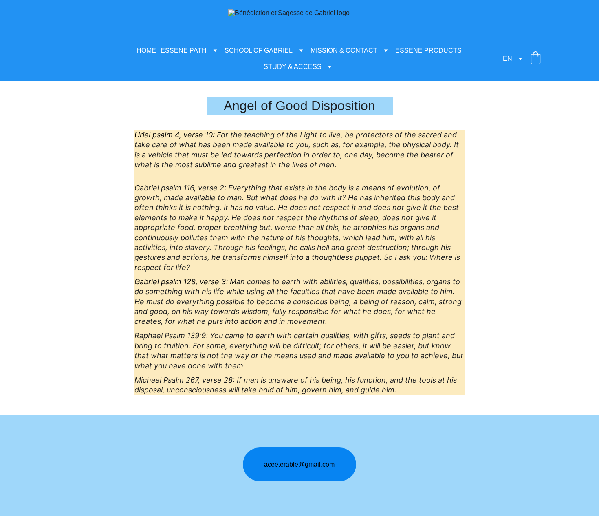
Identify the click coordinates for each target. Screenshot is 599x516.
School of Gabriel (259, 50)
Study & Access (293, 66)
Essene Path (184, 50)
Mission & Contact (344, 50)
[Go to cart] (535, 58)
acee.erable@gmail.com (299, 464)
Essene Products (428, 50)
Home (146, 50)
